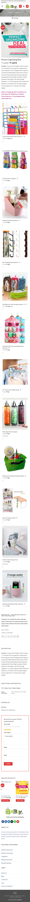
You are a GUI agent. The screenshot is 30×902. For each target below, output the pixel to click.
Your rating (7, 724)
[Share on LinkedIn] (17, 636)
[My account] (24, 6)
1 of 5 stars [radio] (4, 727)
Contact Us (4, 879)
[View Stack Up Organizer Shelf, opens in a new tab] (17, 517)
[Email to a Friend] (11, 636)
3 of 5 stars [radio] (11, 727)
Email (5, 755)
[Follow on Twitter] (8, 821)
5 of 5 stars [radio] (7, 730)
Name (5, 747)
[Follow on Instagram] (5, 821)
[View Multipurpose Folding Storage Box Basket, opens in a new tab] (25, 475)
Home (10, 12)
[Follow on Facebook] (2, 821)
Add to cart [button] (5, 800)
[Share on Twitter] (8, 636)
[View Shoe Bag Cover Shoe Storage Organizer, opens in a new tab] (26, 304)
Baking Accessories (6, 859)
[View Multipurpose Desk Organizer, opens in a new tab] (19, 220)
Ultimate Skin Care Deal (22, 796)
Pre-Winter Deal (5, 796)
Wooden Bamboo (6, 863)
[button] (2, 6)
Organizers (4, 856)
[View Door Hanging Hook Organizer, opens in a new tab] (19, 262)
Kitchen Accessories (7, 850)
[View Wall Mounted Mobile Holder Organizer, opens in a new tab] (24, 603)
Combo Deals (18, 12)
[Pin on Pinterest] (14, 636)
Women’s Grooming (7, 853)
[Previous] (1, 793)
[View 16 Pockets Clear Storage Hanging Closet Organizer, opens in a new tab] (9, 347)
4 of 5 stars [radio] (17, 727)
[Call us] (14, 821)
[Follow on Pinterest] (17, 821)
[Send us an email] (11, 821)
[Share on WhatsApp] (2, 636)
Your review (7, 732)
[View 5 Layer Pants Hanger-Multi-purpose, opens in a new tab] (24, 136)
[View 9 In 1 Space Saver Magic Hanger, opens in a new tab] (20, 389)
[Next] (29, 793)
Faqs (2, 883)
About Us (4, 873)
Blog (2, 876)
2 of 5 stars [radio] (7, 727)
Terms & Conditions (6, 886)
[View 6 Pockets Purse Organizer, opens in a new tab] (17, 178)
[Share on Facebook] (5, 636)
